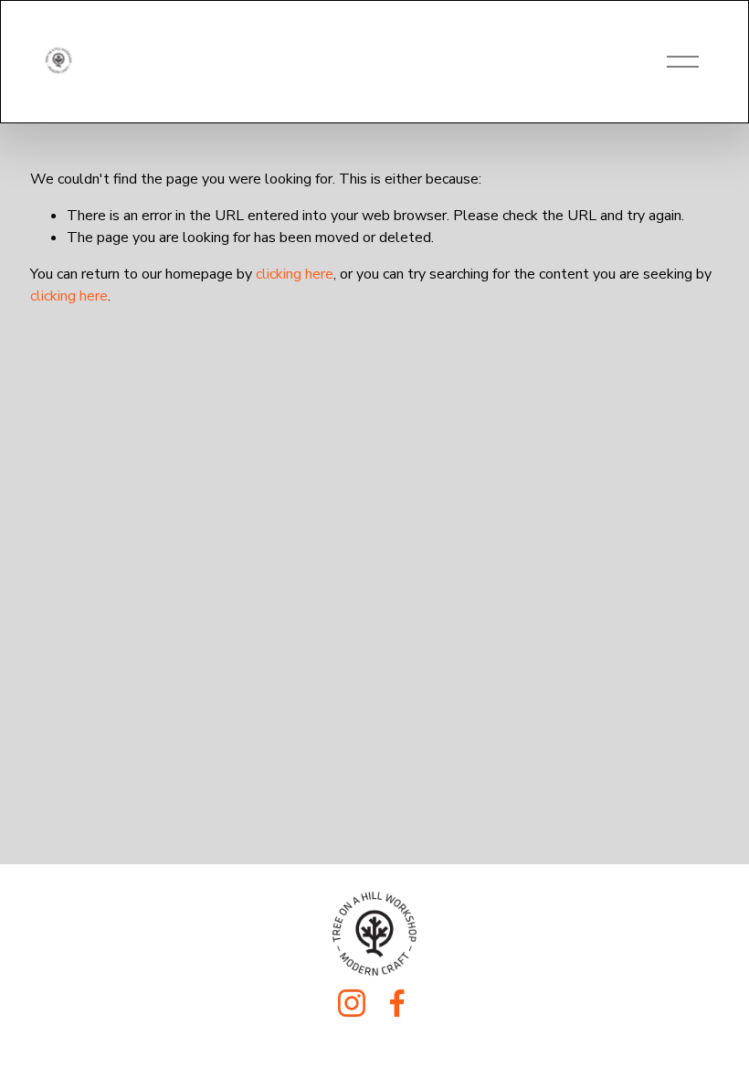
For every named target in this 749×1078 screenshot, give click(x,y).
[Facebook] (397, 1003)
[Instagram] (351, 1003)
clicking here (294, 274)
